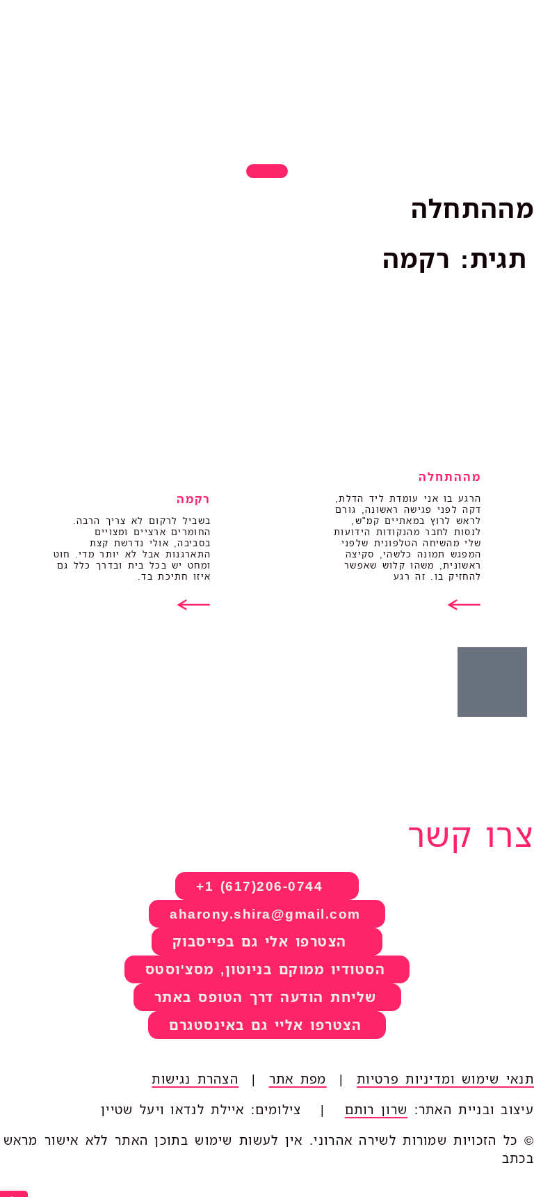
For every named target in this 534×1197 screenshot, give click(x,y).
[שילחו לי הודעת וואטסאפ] (492, 682)
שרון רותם (376, 1109)
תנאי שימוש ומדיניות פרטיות (445, 1078)
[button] (267, 969)
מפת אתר (298, 1078)
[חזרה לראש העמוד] (267, 171)
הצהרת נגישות (195, 1078)
